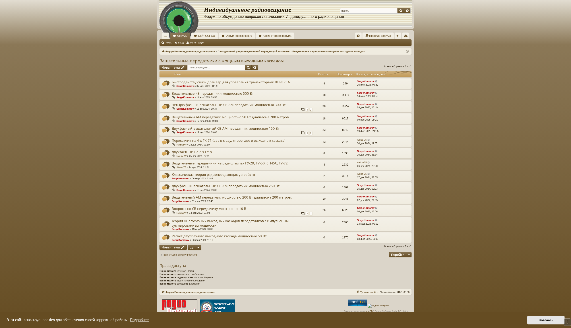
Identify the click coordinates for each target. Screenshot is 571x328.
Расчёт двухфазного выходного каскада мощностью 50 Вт (219, 236)
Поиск (168, 42)
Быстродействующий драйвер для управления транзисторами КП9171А (231, 82)
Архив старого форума (277, 35)
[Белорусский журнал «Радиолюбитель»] (179, 308)
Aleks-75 (362, 139)
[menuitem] (358, 36)
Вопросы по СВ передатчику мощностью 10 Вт (210, 208)
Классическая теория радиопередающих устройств (213, 174)
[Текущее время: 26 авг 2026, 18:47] (407, 51)
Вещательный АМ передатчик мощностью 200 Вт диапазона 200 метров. (232, 197)
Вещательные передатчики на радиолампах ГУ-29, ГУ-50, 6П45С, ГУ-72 (230, 163)
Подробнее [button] (139, 320)
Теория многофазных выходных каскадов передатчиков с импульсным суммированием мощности (230, 223)
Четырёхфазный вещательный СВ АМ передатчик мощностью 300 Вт (229, 104)
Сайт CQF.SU (206, 35)
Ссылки (166, 36)
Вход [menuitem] (399, 36)
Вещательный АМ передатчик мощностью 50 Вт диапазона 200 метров (230, 117)
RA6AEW (181, 144)
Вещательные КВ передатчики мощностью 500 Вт (213, 93)
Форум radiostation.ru (239, 35)
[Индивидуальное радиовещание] (181, 13)
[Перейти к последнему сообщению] (376, 81)
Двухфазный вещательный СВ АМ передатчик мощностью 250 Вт (225, 186)
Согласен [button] (546, 320)
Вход (181, 42)
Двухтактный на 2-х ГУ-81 (193, 152)
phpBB (369, 311)
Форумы (182, 35)
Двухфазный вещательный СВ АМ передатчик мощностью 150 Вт (225, 128)
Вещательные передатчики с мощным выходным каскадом (221, 61)
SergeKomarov (185, 86)
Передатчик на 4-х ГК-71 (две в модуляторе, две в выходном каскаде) (228, 140)
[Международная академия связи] (217, 308)
